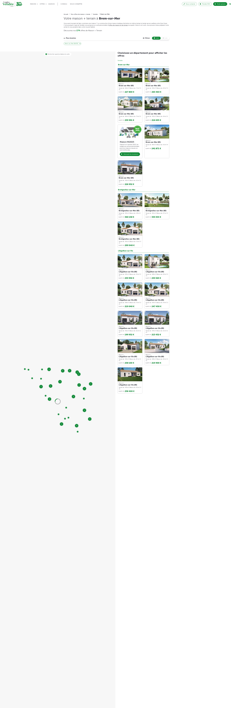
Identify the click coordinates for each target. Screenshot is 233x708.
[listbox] (70, 38)
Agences (51, 4)
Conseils (64, 4)
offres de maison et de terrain (118, 25)
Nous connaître (76, 4)
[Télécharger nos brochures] (230, 4)
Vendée (120, 60)
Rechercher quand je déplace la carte (59, 54)
